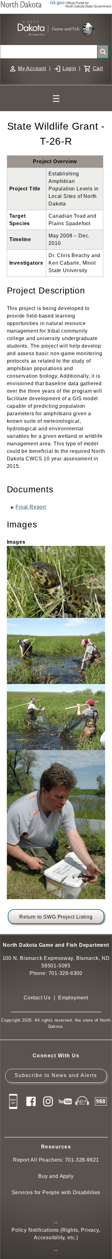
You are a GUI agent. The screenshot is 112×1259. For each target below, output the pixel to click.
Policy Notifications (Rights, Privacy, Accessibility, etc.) (56, 1233)
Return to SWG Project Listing (55, 917)
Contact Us (37, 997)
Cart (98, 68)
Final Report (31, 507)
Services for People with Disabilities (56, 1192)
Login (69, 68)
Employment (73, 997)
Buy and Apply (55, 1176)
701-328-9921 (82, 1160)
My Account (32, 68)
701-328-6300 (66, 973)
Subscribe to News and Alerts (56, 1075)
